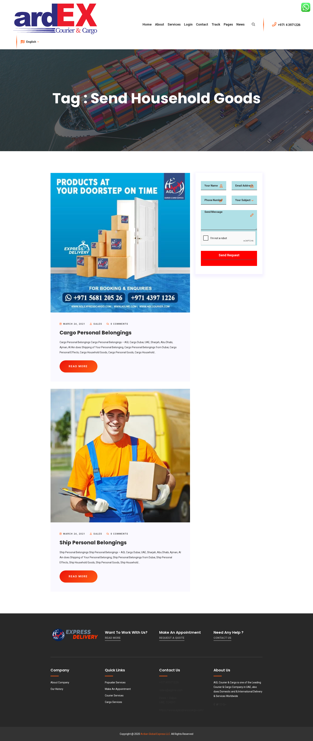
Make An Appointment (118, 689)
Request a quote (171, 637)
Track (216, 24)
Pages (228, 24)
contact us (222, 637)
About (159, 24)
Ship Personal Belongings (93, 542)
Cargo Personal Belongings (96, 332)
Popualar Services (115, 682)
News (240, 24)
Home (147, 24)
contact (202, 24)
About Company (60, 682)
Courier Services (114, 695)
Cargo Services (113, 702)
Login (188, 24)
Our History (57, 689)
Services (174, 24)
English (31, 42)
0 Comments (119, 324)
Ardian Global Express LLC (155, 733)
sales (97, 324)
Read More (113, 637)
